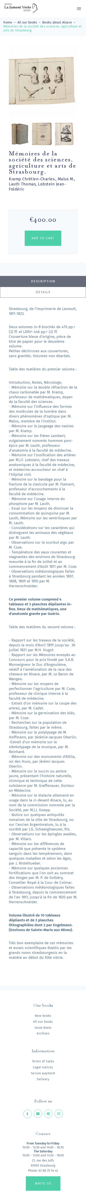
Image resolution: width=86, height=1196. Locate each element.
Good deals (43, 1028)
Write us (43, 1183)
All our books (43, 1022)
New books (43, 1016)
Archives (43, 1033)
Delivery (43, 1079)
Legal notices (43, 1067)
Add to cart (43, 238)
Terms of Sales (43, 1061)
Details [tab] (43, 292)
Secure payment (43, 1073)
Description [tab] (43, 281)
